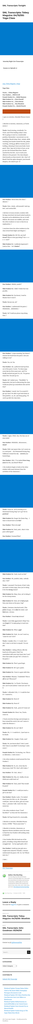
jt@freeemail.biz (16, 942)
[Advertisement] (16, 38)
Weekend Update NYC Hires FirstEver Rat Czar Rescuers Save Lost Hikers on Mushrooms (17, 997)
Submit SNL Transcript (10, 979)
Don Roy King (8, 893)
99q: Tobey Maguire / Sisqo (11, 83)
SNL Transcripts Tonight (14, 5)
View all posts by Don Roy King (21, 887)
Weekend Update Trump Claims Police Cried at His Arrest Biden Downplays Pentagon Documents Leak (16, 991)
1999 (24, 893)
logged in (14, 904)
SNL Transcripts (8, 868)
